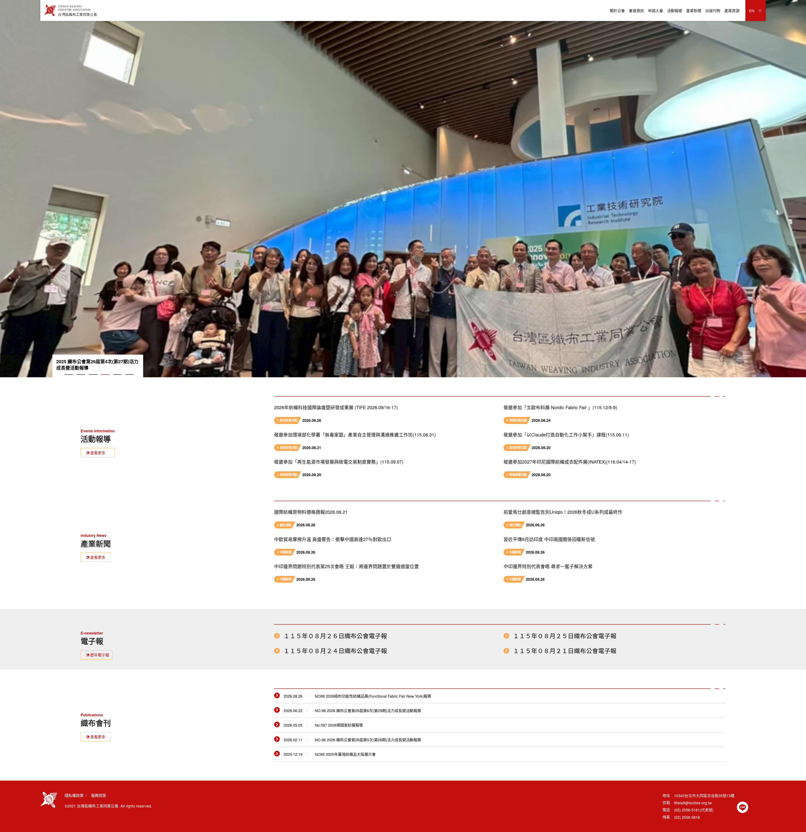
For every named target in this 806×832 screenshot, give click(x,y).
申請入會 (655, 10)
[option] (403, 188)
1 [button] (68, 379)
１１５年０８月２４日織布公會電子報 (335, 650)
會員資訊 (636, 10)
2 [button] (81, 379)
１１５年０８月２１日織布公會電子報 (564, 650)
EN (751, 10)
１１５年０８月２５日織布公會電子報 (564, 635)
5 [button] (117, 379)
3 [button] (93, 379)
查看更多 (97, 452)
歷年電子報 (99, 655)
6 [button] (129, 379)
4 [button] (105, 379)
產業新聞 (693, 10)
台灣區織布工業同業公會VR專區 (89, 361)
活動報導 (674, 10)
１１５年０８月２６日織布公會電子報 (335, 635)
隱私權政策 (74, 795)
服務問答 (98, 795)
